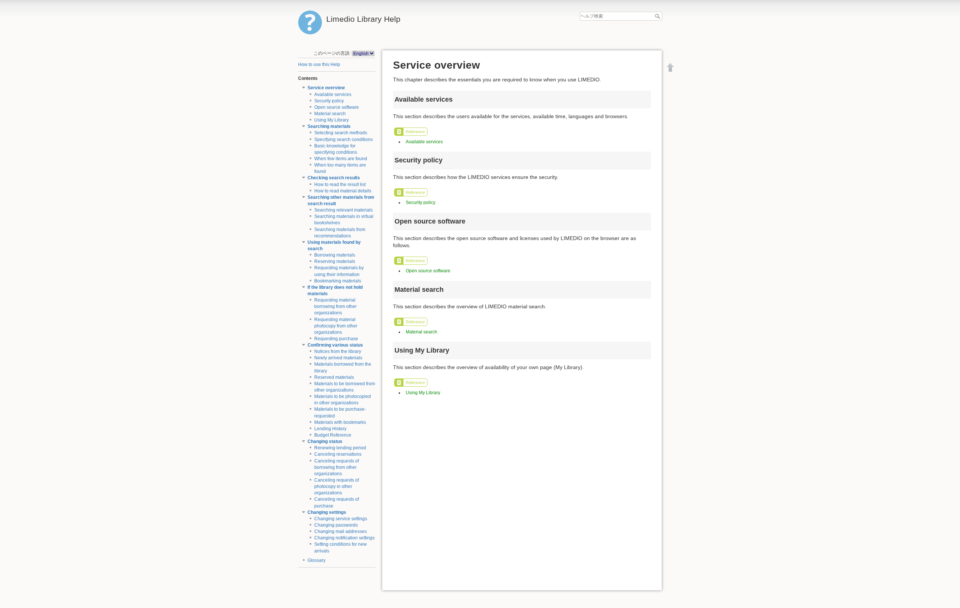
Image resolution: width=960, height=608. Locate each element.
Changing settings (327, 512)
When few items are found (340, 158)
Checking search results (334, 177)
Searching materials (329, 126)
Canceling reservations (338, 454)
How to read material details (342, 191)
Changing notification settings (344, 537)
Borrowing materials (334, 255)
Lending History (330, 428)
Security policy (329, 101)
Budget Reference (332, 435)
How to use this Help (319, 64)
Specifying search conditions (343, 139)
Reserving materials (334, 261)
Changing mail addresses (340, 531)
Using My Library (331, 120)
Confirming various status (335, 345)
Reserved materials (334, 377)
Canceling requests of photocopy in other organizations (336, 486)
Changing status (325, 441)
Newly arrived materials (338, 357)
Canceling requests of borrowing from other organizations (336, 467)
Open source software (336, 107)
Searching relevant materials (343, 210)
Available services (332, 94)
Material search (330, 113)
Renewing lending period (340, 447)
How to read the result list (340, 184)
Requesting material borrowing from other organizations (335, 306)
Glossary (317, 560)
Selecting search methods (340, 132)
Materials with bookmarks (340, 422)
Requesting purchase (336, 338)
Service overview (326, 87)
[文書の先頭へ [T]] (670, 67)
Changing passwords (336, 525)
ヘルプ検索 (658, 16)
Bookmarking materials (337, 281)
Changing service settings (340, 518)
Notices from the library (337, 351)
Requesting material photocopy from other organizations (335, 326)
